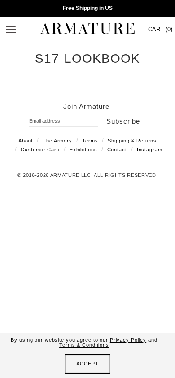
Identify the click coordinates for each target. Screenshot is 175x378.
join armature (86, 106)
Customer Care (40, 149)
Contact (117, 149)
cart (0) (160, 29)
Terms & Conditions (84, 345)
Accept (87, 363)
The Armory (57, 140)
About (25, 140)
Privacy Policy (128, 340)
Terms (90, 140)
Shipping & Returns (132, 140)
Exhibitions (83, 149)
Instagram (149, 149)
